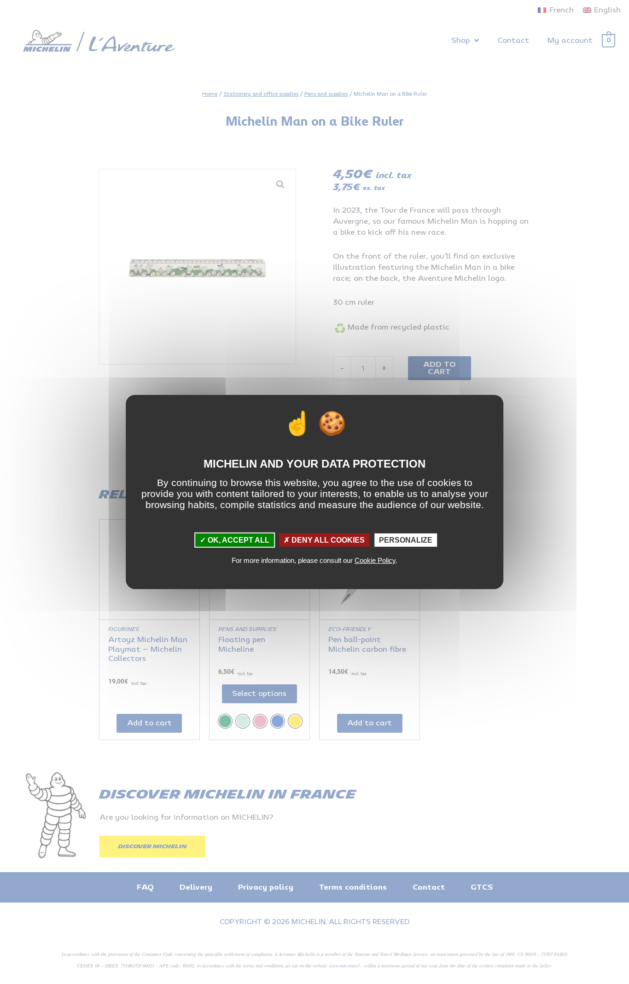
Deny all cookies (327, 540)
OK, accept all (237, 540)
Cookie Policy (375, 560)
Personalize (405, 540)
